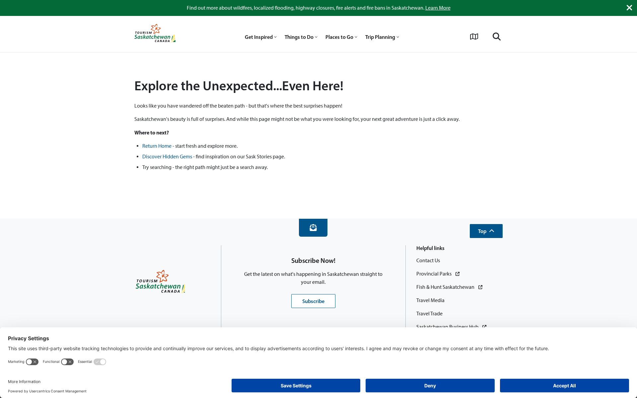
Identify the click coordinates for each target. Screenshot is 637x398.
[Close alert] (629, 7)
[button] (486, 231)
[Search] (497, 36)
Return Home (157, 146)
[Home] (155, 34)
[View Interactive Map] (474, 36)
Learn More (438, 8)
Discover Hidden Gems (167, 156)
